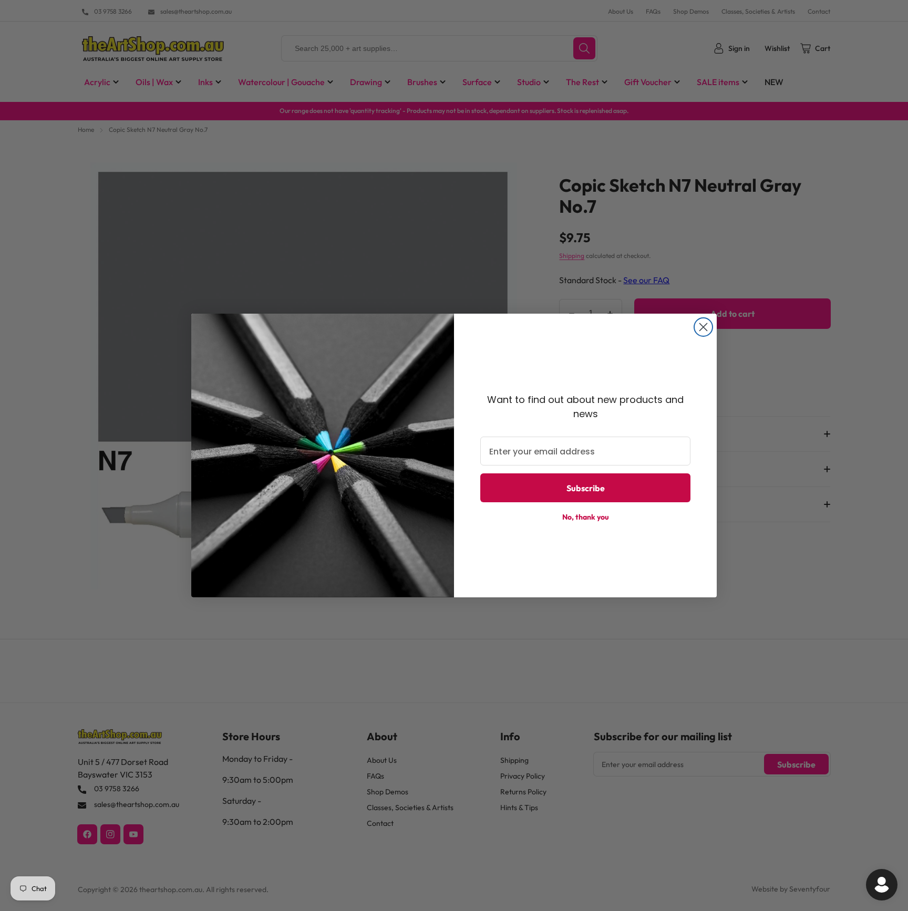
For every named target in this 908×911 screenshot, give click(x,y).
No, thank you (585, 517)
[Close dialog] (703, 327)
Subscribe (585, 488)
